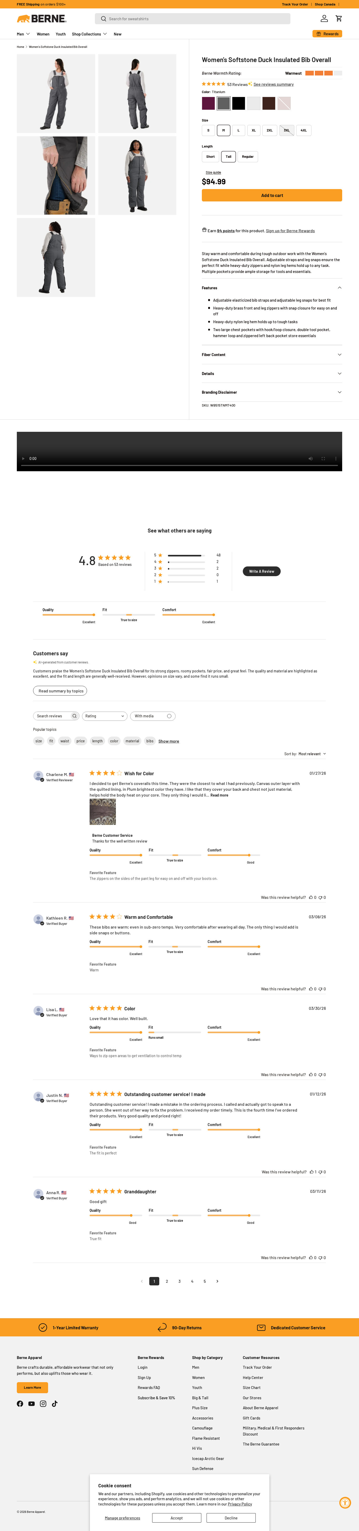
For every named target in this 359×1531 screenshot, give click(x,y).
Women (43, 34)
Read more (219, 795)
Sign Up (144, 1377)
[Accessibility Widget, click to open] (345, 1503)
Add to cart (272, 195)
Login (142, 1367)
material (132, 741)
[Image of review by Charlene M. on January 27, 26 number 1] (103, 812)
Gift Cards (251, 1418)
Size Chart (252, 1387)
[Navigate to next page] (217, 1281)
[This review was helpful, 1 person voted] (312, 1171)
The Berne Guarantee (261, 1444)
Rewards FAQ (149, 1387)
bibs (149, 741)
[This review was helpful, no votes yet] (311, 897)
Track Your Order (295, 4)
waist (64, 741)
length (97, 741)
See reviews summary (274, 84)
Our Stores (252, 1397)
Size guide (213, 172)
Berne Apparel (36, 1511)
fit (51, 741)
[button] (339, 18)
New (117, 34)
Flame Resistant (206, 1438)
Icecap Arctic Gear (208, 1458)
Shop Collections (86, 34)
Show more (168, 740)
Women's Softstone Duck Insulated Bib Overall (58, 46)
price (80, 741)
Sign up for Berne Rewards (290, 230)
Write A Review (261, 571)
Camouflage (202, 1428)
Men (20, 34)
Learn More (32, 1387)
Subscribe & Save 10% (156, 1397)
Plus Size (200, 1407)
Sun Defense (202, 1468)
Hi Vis (197, 1448)
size (38, 741)
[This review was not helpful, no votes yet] (320, 897)
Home (20, 46)
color (114, 741)
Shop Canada (325, 4)
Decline (231, 1517)
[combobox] (192, 18)
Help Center (253, 1377)
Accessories (202, 1418)
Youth (61, 34)
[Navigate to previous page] (142, 1281)
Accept (177, 1517)
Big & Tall (200, 1397)
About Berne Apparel (260, 1407)
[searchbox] (51, 716)
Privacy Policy (240, 1504)
